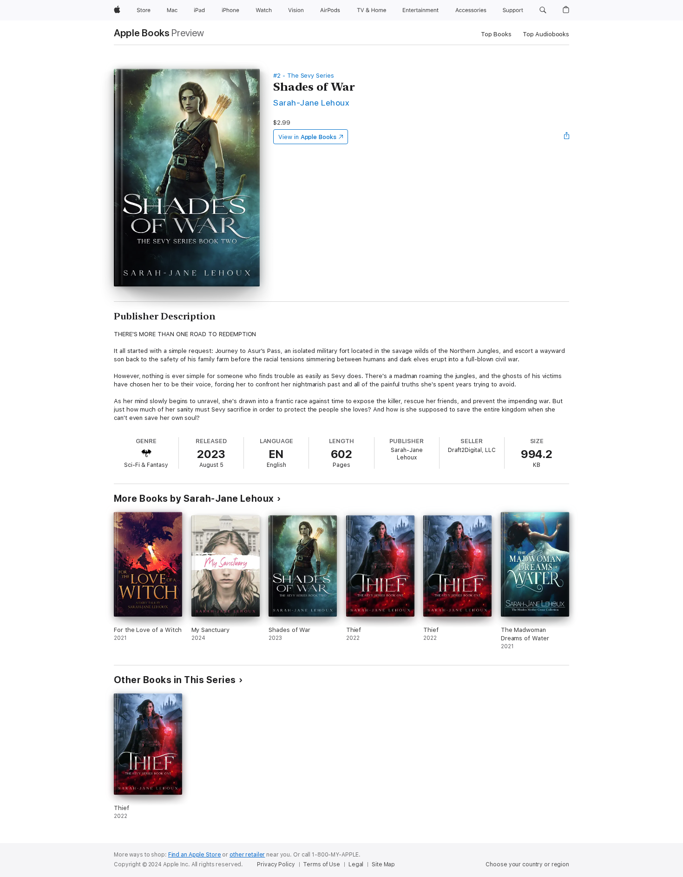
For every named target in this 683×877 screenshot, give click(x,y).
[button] (543, 10)
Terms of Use (321, 864)
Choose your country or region (527, 864)
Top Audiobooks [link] (546, 34)
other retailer (247, 854)
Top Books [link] (496, 34)
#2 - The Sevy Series (303, 75)
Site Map (383, 864)
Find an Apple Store (194, 854)
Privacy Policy (276, 864)
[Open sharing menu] (566, 136)
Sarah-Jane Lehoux (311, 102)
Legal (355, 864)
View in (307, 136)
